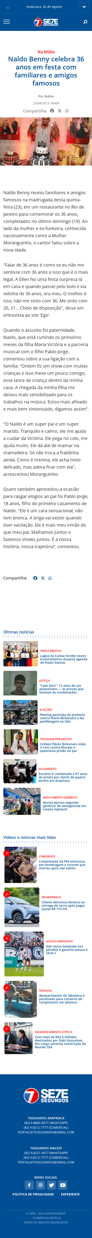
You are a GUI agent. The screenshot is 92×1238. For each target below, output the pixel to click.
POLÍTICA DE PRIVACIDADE (33, 1194)
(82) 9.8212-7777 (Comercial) (46, 1127)
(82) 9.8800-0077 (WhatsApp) (46, 1123)
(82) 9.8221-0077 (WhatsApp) (46, 1153)
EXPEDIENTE (70, 1194)
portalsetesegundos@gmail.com (46, 1132)
